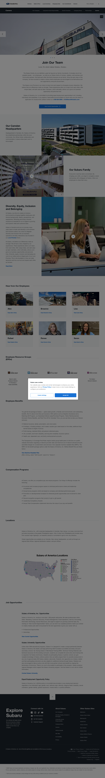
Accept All (65, 395)
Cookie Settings (42, 395)
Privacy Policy (47, 387)
